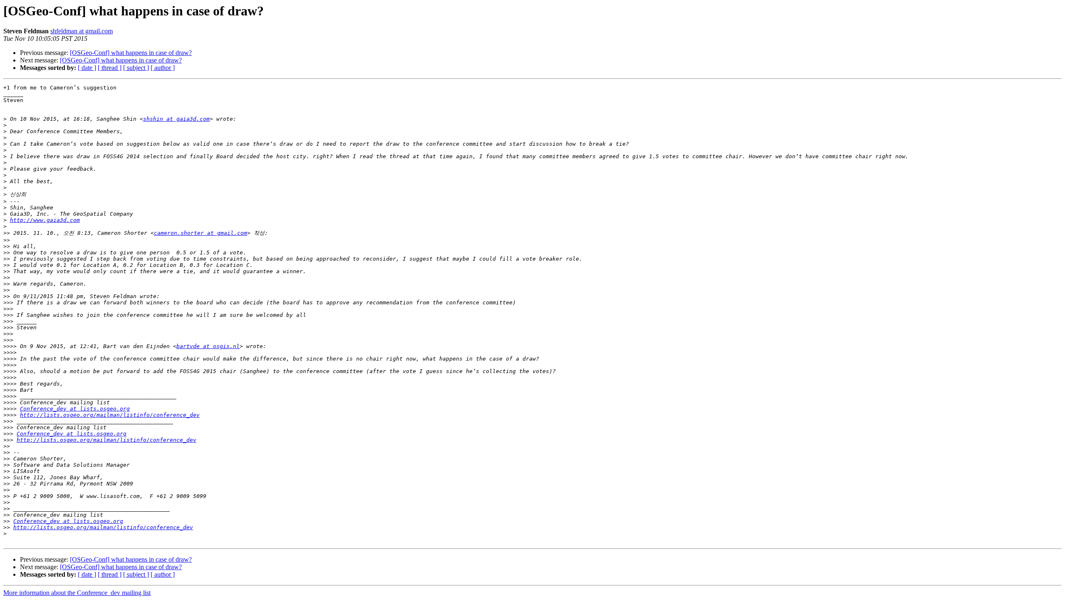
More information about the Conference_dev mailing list (77, 592)
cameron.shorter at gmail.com (200, 233)
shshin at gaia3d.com (176, 119)
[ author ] (163, 67)
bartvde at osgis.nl (208, 346)
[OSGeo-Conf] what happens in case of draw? (131, 52)
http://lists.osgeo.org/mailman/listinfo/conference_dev (110, 415)
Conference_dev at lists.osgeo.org (75, 409)
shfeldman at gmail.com (81, 31)
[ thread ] (109, 67)
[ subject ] (136, 67)
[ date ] (87, 67)
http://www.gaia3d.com (45, 220)
